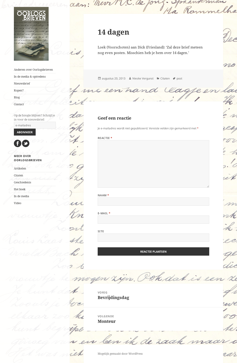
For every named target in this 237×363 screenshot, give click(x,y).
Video (17, 203)
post (179, 78)
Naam (103, 195)
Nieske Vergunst (142, 78)
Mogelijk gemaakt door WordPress (120, 354)
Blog (17, 97)
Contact (19, 104)
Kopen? (19, 90)
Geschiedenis (22, 182)
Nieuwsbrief (22, 83)
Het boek (19, 189)
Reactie (105, 138)
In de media (21, 196)
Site (101, 231)
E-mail (104, 213)
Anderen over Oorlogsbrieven (33, 70)
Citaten (18, 175)
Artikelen (20, 168)
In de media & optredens (30, 77)
